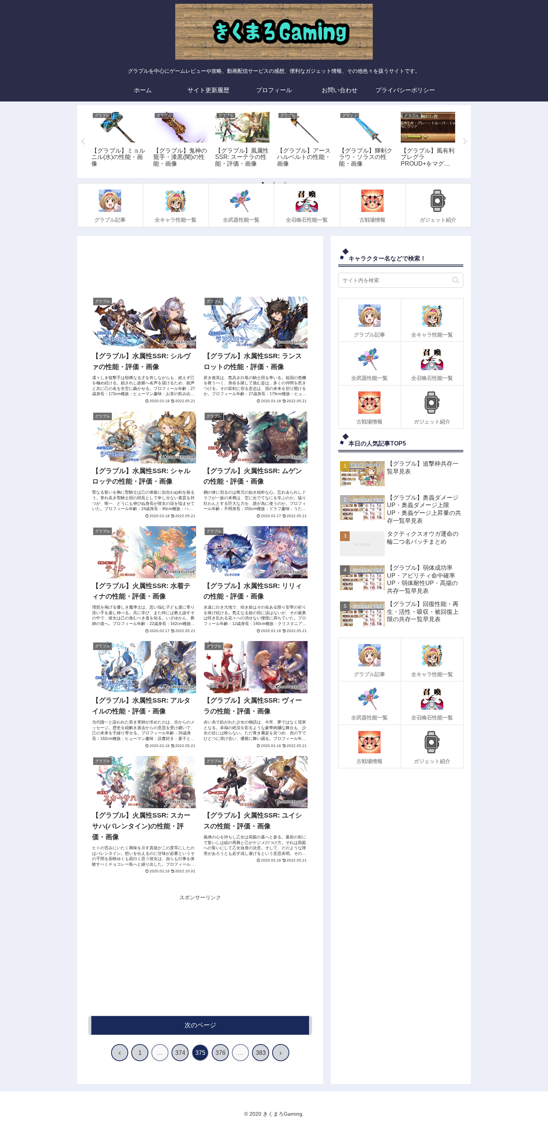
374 (180, 1053)
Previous (82, 142)
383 (261, 1053)
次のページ (200, 1025)
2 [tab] (274, 183)
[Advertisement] (200, 268)
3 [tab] (285, 183)
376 (220, 1053)
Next (465, 142)
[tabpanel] (118, 140)
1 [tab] (263, 183)
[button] (455, 280)
